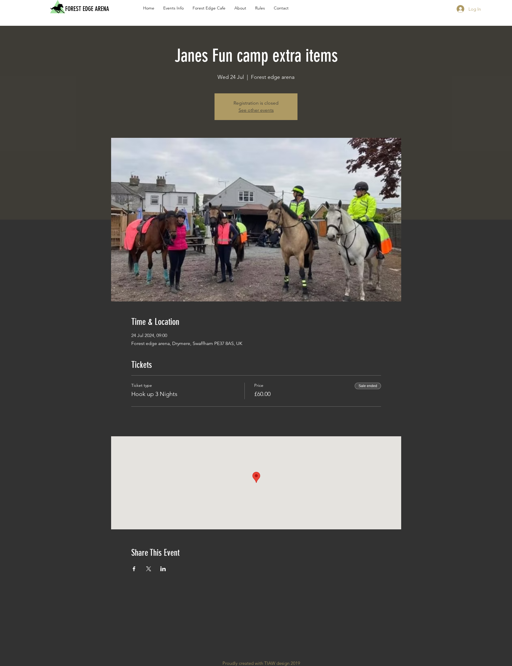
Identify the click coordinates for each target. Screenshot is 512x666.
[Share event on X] (148, 568)
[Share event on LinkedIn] (163, 568)
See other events (256, 110)
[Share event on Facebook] (134, 568)
